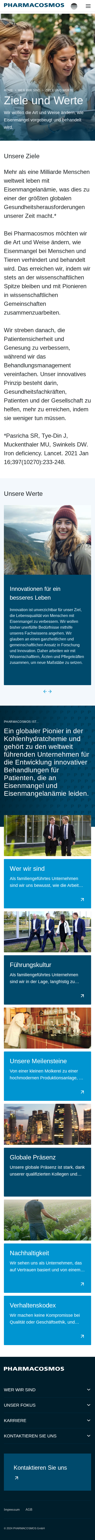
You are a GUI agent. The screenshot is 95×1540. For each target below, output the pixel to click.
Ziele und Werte (59, 90)
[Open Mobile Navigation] (88, 7)
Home (8, 90)
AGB (29, 1509)
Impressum (12, 1509)
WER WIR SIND (29, 90)
